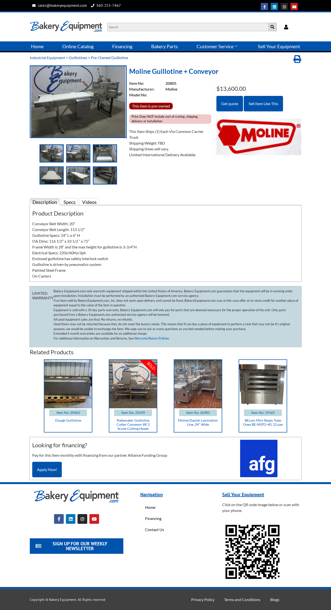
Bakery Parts (164, 46)
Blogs (274, 599)
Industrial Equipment (47, 57)
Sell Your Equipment (279, 46)
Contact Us (154, 529)
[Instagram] (284, 6)
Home (37, 46)
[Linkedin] (274, 6)
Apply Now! (47, 469)
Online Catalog (78, 46)
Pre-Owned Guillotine (109, 57)
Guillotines (78, 57)
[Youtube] (294, 6)
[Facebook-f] (264, 6)
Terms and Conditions (242, 599)
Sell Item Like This (263, 103)
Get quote (229, 103)
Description (44, 202)
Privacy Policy (202, 599)
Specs (69, 202)
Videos (89, 202)
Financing (122, 46)
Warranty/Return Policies (151, 338)
